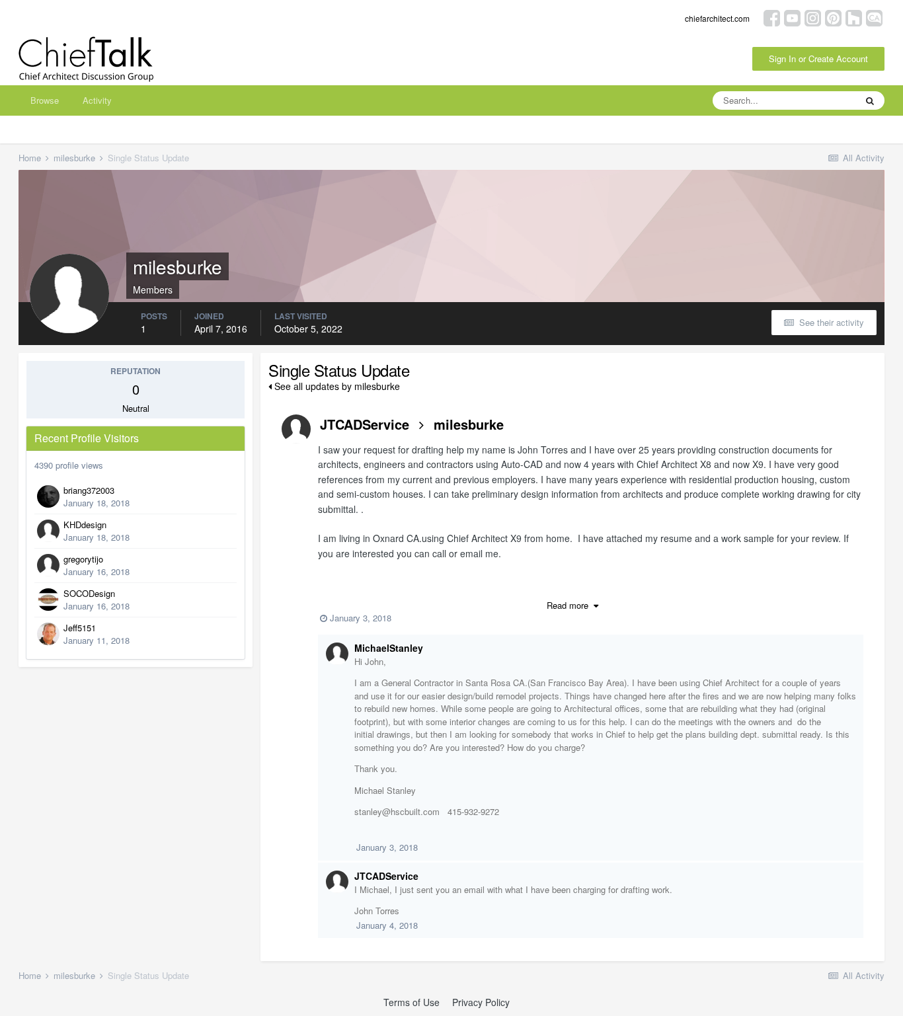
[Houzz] (853, 16)
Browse (44, 100)
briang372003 (88, 490)
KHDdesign (84, 524)
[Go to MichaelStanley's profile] (337, 654)
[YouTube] (792, 16)
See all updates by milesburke (336, 386)
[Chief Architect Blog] (874, 16)
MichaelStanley (388, 647)
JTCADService (364, 424)
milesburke (469, 424)
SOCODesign (89, 593)
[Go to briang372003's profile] (48, 496)
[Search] (869, 100)
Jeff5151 (79, 627)
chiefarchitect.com (717, 18)
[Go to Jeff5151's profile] (48, 634)
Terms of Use (411, 1002)
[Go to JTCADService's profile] (296, 429)
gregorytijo (83, 559)
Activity (97, 100)
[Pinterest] (833, 16)
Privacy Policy (481, 1002)
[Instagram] (813, 16)
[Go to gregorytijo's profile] (48, 565)
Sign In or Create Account (818, 58)
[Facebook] (772, 16)
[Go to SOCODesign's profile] (48, 599)
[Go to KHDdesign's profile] (48, 531)
